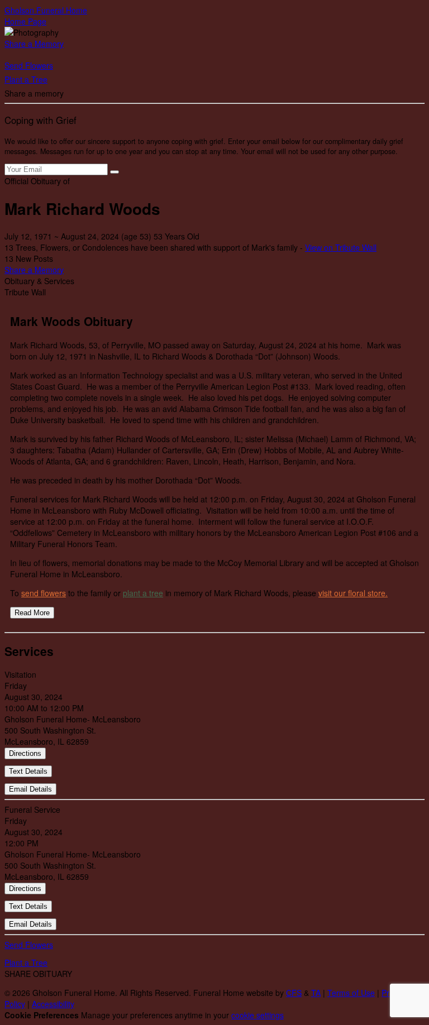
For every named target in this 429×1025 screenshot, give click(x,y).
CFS (294, 992)
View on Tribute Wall (340, 247)
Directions (25, 753)
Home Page (25, 21)
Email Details (30, 789)
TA (316, 992)
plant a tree (143, 592)
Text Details (28, 771)
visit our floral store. (353, 592)
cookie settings (257, 1015)
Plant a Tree (25, 79)
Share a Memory (34, 43)
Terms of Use (351, 992)
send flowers (43, 592)
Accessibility (53, 1003)
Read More (32, 613)
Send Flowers (28, 65)
